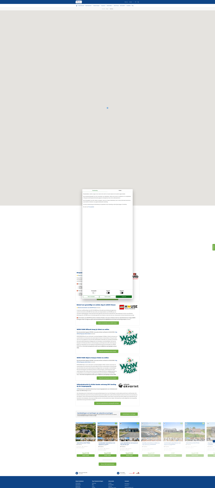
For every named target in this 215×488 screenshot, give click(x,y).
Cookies (109, 483)
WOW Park (78, 486)
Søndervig (94, 483)
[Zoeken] (138, 2)
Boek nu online (81, 275)
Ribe (93, 484)
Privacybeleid (111, 484)
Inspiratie (103, 5)
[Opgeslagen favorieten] (135, 2)
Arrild (93, 486)
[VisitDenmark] (131, 473)
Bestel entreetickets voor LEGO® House (87, 307)
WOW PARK (109, 5)
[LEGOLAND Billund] (137, 473)
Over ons (126, 1)
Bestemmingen (96, 5)
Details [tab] (120, 190)
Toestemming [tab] (95, 190)
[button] (107, 108)
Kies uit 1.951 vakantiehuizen (107, 464)
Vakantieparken (88, 5)
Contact (130, 1)
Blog (132, 5)
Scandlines (129, 5)
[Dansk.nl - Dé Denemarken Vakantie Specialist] (79, 2)
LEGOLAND (122, 5)
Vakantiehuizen (81, 5)
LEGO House (116, 5)
